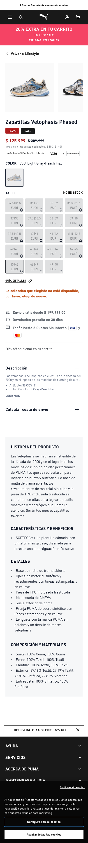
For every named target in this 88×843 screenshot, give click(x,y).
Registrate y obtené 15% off (40, 730)
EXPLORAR (35, 40)
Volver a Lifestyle (25, 53)
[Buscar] (20, 17)
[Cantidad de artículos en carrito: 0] (78, 17)
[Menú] (9, 17)
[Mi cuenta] (67, 17)
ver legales (51, 40)
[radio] (14, 178)
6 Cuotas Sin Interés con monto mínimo (44, 5)
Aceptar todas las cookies (44, 834)
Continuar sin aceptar (72, 787)
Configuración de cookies (44, 822)
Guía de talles (15, 280)
